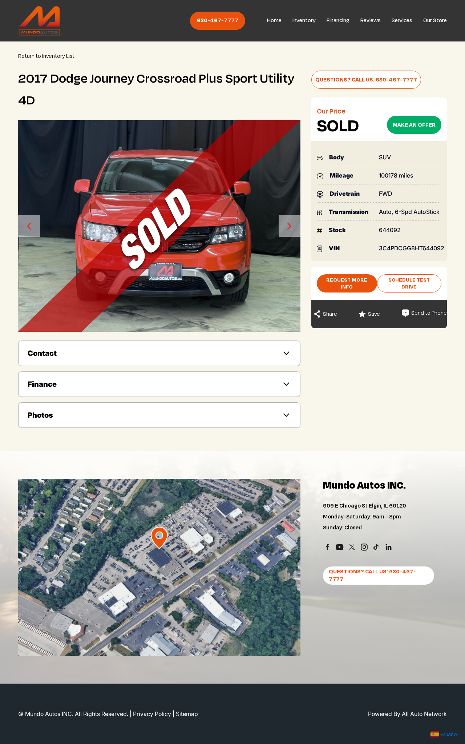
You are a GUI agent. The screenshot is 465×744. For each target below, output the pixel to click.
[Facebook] (327, 546)
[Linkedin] (388, 546)
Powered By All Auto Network (407, 713)
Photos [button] (40, 415)
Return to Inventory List (46, 56)
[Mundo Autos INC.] (39, 21)
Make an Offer (414, 125)
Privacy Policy (152, 713)
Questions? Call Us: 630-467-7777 (366, 80)
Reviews (370, 20)
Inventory (304, 20)
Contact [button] (42, 353)
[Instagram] (364, 546)
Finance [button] (42, 384)
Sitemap (187, 713)
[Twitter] (352, 546)
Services (402, 20)
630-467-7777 (217, 20)
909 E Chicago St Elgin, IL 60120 (364, 506)
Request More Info (346, 283)
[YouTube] (339, 546)
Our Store (435, 20)
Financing (338, 20)
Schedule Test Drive (409, 283)
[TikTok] (376, 546)
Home (274, 20)
